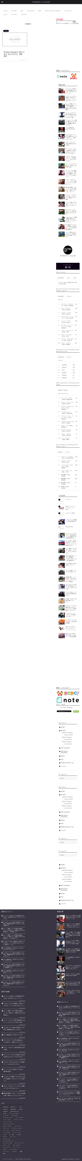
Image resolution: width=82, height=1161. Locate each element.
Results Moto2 (68, 739)
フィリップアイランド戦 (7, 1143)
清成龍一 (21, 1151)
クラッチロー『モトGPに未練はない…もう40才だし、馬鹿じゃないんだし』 (13, 1041)
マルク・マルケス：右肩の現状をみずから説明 (14, 1048)
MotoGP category (68, 732)
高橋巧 (4, 1153)
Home (5, 10)
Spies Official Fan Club (14, 1111)
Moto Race (30, 10)
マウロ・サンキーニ (6, 1147)
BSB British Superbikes (64, 752)
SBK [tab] (68, 278)
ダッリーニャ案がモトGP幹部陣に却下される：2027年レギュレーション (13, 997)
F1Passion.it (5, 1109)
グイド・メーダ (5, 1130)
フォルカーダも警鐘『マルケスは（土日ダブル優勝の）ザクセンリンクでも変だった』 (14, 1078)
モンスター (5, 1149)
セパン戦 (4, 1134)
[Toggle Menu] (2, 2)
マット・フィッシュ (16, 1147)
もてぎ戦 (4, 1113)
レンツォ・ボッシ (6, 1151)
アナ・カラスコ (5, 1115)
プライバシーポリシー (8, 1159)
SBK (22, 10)
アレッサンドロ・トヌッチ (7, 1117)
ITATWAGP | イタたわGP (41, 2)
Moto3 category (67, 741)
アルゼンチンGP (14, 1115)
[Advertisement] (69, 36)
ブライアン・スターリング (19, 1143)
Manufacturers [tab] (63, 393)
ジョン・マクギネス (6, 1132)
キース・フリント (6, 1128)
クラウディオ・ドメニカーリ (17, 1128)
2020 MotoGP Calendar (53, 10)
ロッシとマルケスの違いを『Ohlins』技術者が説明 (13, 1070)
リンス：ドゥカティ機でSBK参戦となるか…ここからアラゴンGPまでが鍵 (14, 1021)
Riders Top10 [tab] (63, 390)
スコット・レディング (17, 1132)
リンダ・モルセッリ (13, 1149)
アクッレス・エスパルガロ (13, 1113)
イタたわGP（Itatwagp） (66, 707)
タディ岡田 (18, 1134)
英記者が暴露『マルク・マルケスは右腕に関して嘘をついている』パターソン (14, 1094)
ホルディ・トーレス (6, 1145)
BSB (39, 10)
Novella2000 (5, 1111)
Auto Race (68, 10)
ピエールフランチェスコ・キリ (8, 1140)
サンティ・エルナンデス (15, 1130)
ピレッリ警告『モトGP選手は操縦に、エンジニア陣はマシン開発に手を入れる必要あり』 (14, 930)
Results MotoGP (69, 734)
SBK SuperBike (65, 748)
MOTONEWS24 (13, 1109)
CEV (62, 759)
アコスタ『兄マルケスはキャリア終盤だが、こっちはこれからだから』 (14, 1063)
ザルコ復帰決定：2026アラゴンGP (12, 948)
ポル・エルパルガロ (16, 1145)
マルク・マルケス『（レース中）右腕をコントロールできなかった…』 (14, 1087)
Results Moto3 (68, 744)
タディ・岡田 (11, 1134)
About (6, 14)
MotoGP (14, 10)
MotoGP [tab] (61, 278)
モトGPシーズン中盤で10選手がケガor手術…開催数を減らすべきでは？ (14, 1028)
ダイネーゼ (5, 1136)
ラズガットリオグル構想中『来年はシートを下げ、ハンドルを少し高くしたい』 (14, 1004)
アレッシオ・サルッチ (19, 1117)
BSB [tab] (74, 278)
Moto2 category (67, 737)
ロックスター (14, 1151)
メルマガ (23, 14)
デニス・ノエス (12, 1136)
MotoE (63, 756)
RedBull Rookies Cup (67, 762)
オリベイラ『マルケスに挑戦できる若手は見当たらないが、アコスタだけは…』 (14, 1055)
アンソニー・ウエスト (7, 1119)
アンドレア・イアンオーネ (18, 1119)
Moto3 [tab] (60, 299)
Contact (14, 14)
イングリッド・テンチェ (7, 1121)
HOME (63, 727)
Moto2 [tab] (69, 296)
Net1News (21, 1109)
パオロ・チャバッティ (7, 1138)
